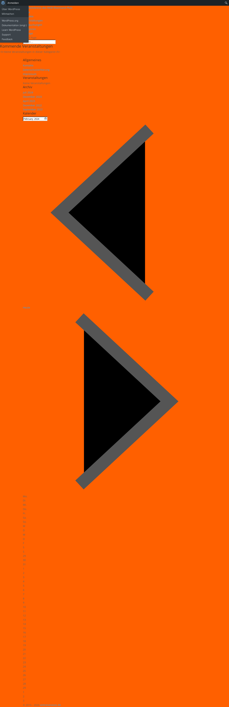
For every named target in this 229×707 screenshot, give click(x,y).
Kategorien (29, 29)
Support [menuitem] (6, 34)
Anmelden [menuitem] (13, 2)
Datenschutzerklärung (36, 69)
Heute (26, 307)
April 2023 (29, 101)
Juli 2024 (28, 92)
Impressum (29, 74)
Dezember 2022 (32, 105)
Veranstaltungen (33, 20)
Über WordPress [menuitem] (11, 9)
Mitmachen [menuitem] (8, 13)
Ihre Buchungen (32, 24)
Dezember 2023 (32, 96)
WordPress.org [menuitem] (10, 20)
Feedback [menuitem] (7, 39)
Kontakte (28, 65)
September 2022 (33, 109)
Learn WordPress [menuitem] (11, 29)
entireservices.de (50, 705)
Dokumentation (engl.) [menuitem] (14, 25)
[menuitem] (3, 3)
